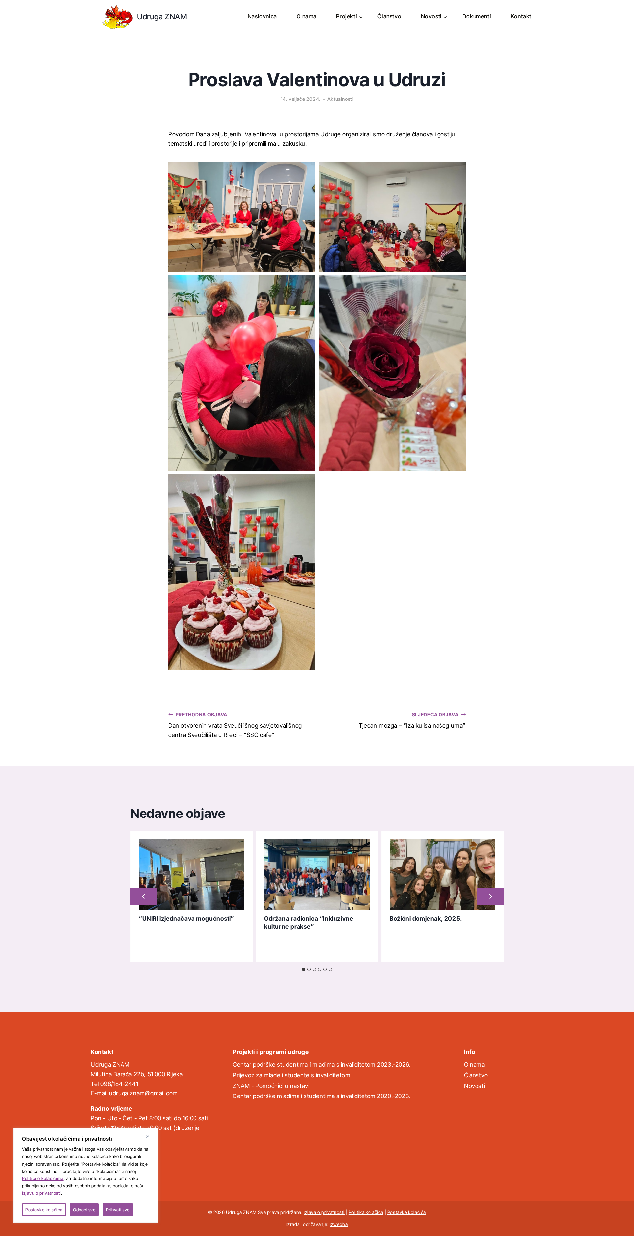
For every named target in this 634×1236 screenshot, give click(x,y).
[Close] (150, 1136)
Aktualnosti (340, 99)
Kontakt (521, 16)
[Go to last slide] (143, 896)
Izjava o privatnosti (324, 1212)
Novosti (474, 1085)
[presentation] (191, 874)
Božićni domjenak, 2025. (426, 918)
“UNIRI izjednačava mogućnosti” (186, 918)
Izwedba (339, 1224)
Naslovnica (262, 16)
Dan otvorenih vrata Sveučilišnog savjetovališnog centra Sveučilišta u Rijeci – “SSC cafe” (235, 725)
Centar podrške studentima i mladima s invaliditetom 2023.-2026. (321, 1064)
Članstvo (389, 16)
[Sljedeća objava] (490, 896)
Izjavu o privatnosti (41, 1193)
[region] (85, 1175)
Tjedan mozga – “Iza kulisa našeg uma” (412, 720)
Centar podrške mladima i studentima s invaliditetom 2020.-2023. (322, 1096)
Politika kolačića (366, 1212)
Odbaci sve (84, 1209)
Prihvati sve (118, 1209)
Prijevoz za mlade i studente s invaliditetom (291, 1075)
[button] (241, 217)
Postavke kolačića (44, 1209)
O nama (307, 16)
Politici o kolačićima (43, 1178)
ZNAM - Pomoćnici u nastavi (271, 1085)
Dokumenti (476, 16)
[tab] (303, 969)
